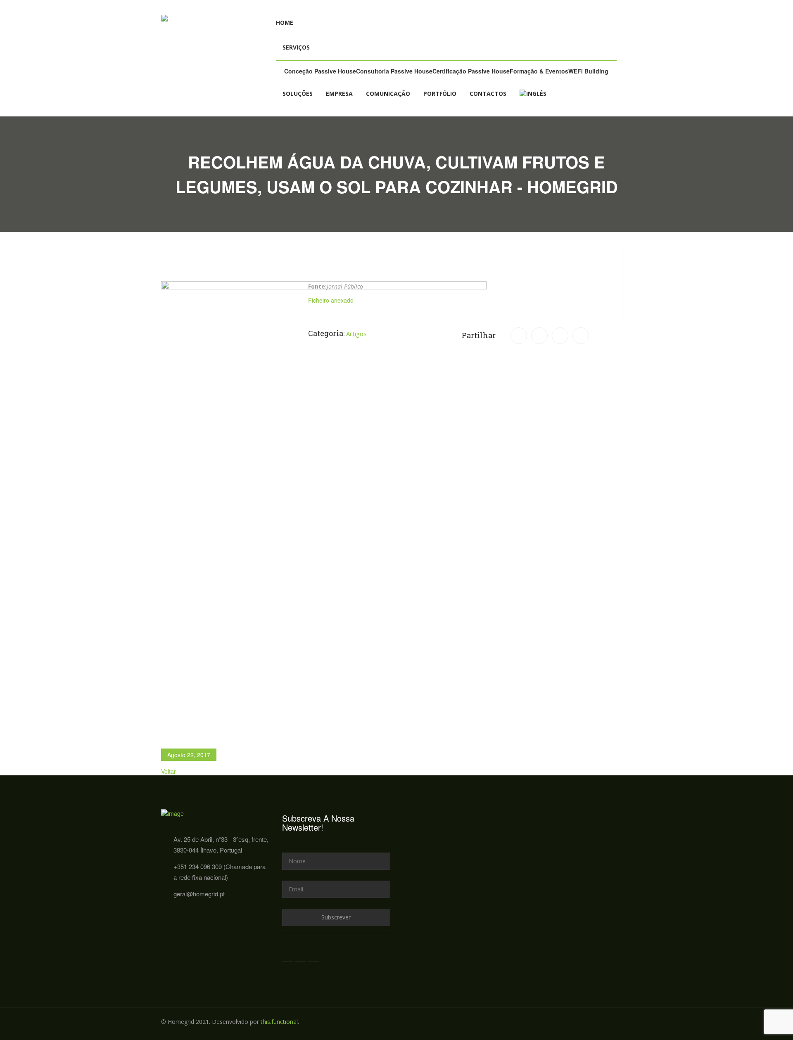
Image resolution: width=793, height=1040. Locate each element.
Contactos (488, 93)
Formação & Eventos (539, 71)
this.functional (279, 1022)
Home (284, 22)
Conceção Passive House (320, 71)
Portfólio (439, 93)
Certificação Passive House (471, 71)
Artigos (356, 333)
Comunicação (388, 93)
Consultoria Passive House (394, 71)
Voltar (168, 771)
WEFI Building (588, 71)
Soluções (298, 93)
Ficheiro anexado (331, 300)
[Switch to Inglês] (533, 93)
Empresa (339, 93)
